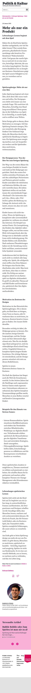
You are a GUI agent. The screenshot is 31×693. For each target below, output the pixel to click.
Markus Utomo (7, 603)
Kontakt (19, 659)
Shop (22, 655)
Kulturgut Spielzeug (8, 570)
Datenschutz (20, 661)
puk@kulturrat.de (7, 665)
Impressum (20, 663)
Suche (18, 665)
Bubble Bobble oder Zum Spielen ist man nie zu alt (15, 630)
